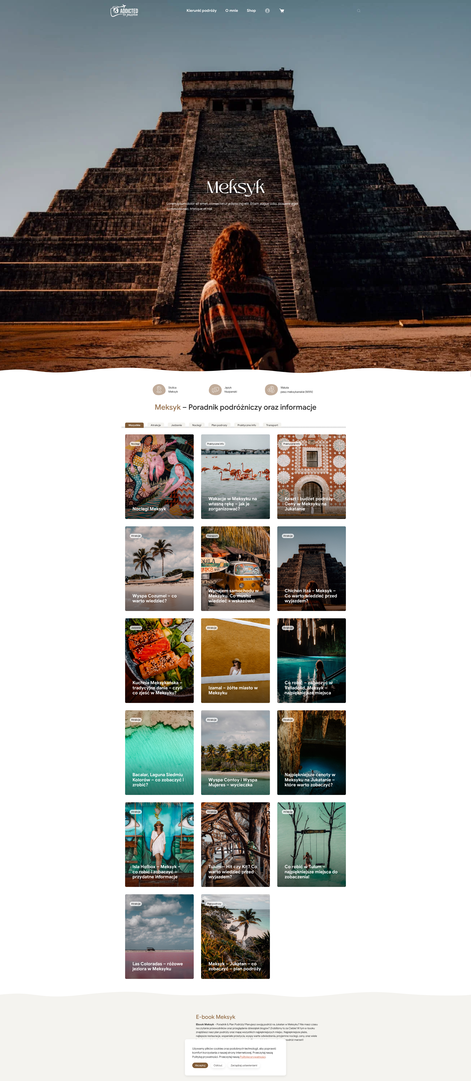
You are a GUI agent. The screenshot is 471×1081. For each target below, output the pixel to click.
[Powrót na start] (124, 10)
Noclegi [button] (196, 425)
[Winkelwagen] (282, 10)
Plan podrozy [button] (219, 425)
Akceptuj (200, 1065)
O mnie (231, 10)
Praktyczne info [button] (247, 425)
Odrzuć (218, 1065)
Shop (251, 10)
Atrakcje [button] (156, 425)
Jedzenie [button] (176, 425)
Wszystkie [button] (134, 425)
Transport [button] (272, 425)
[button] (359, 10)
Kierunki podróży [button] (202, 10)
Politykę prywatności (252, 1057)
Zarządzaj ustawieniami (244, 1065)
